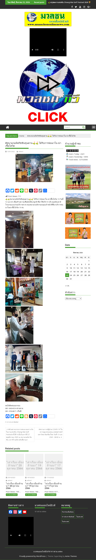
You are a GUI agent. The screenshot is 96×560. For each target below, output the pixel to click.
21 (85, 271)
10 (71, 268)
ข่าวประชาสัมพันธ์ (12, 422)
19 (78, 271)
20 (82, 271)
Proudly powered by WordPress (32, 556)
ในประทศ (79, 517)
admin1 (20, 152)
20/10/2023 (11, 478)
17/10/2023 (50, 478)
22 (89, 271)
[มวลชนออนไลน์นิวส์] (7, 127)
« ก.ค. (67, 285)
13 (82, 268)
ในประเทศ (65, 521)
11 (74, 268)
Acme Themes (71, 556)
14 (85, 268)
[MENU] (93, 127)
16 (67, 271)
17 (71, 271)
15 (89, 268)
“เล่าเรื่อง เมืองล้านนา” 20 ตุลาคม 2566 (15, 465)
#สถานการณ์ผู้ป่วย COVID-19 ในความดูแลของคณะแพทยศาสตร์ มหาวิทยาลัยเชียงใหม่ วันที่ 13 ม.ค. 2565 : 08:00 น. (50, 433)
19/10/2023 (31, 478)
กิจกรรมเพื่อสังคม (68, 512)
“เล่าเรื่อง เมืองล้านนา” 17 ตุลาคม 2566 (53, 465)
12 (78, 268)
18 (74, 271)
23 (67, 275)
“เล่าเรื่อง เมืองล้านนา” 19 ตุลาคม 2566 (34, 465)
